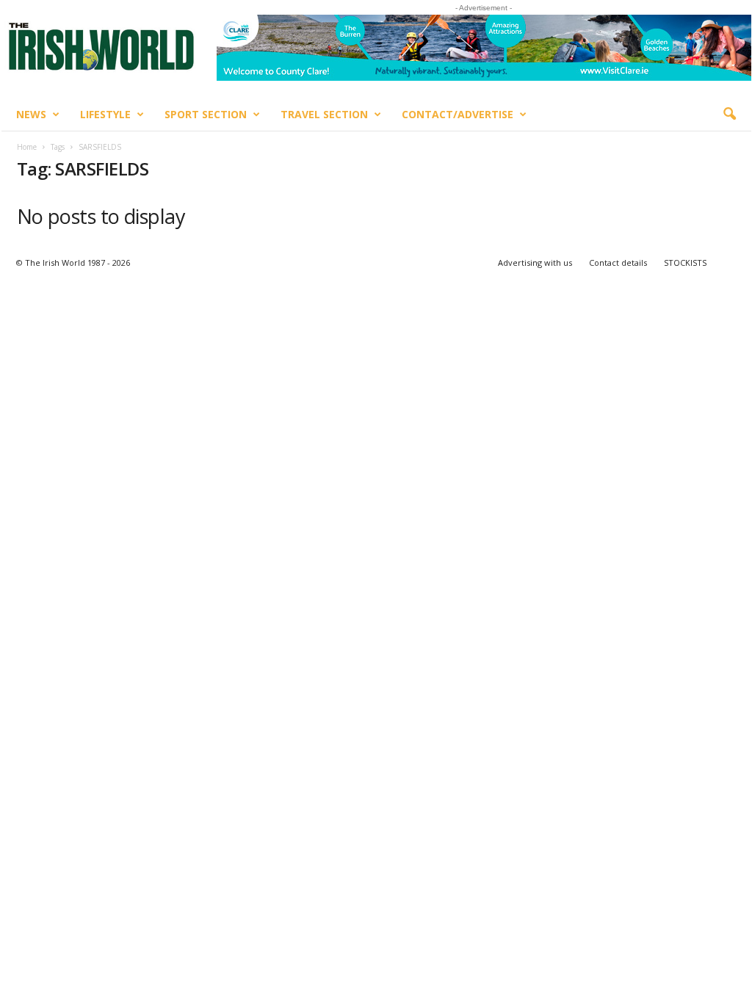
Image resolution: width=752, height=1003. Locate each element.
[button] (729, 114)
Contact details (618, 262)
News (31, 114)
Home (27, 147)
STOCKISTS (685, 262)
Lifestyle (105, 114)
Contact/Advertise (457, 114)
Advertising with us (535, 262)
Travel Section (324, 114)
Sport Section (205, 114)
